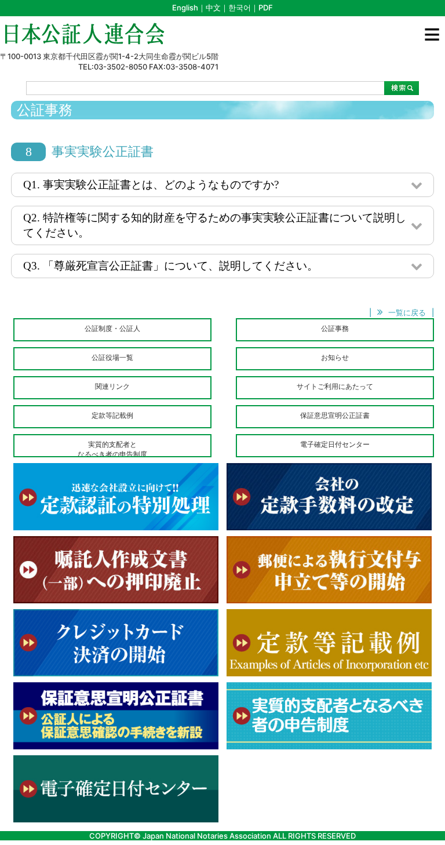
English (185, 7)
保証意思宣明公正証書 (335, 415)
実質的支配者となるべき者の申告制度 (112, 448)
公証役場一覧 (112, 357)
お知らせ (335, 357)
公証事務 (335, 328)
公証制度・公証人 (112, 328)
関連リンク (112, 386)
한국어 (239, 7)
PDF (265, 7)
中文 (213, 7)
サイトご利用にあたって (335, 386)
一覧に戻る (407, 312)
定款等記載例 (112, 415)
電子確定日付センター (335, 444)
